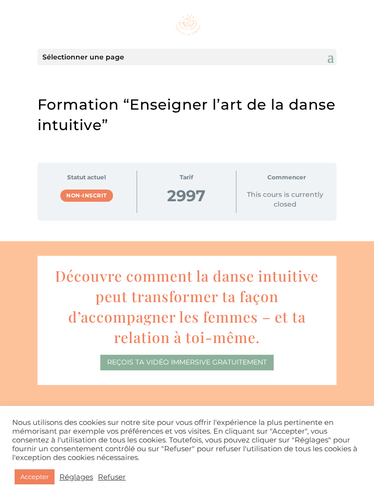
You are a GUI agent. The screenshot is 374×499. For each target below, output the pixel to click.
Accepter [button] (34, 476)
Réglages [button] (76, 477)
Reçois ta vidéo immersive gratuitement (187, 362)
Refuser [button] (112, 477)
